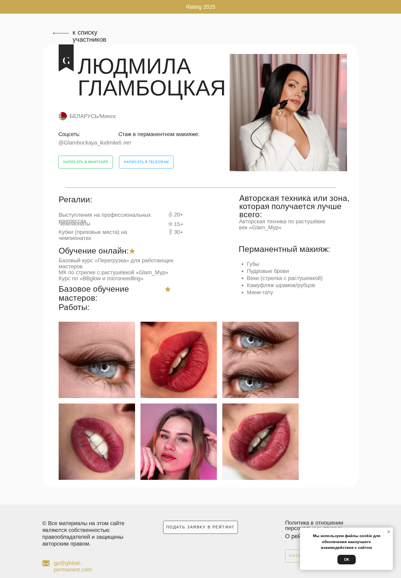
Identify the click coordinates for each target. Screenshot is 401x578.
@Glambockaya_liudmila (88, 143)
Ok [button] (346, 560)
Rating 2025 (200, 7)
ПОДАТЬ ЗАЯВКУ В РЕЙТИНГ (200, 527)
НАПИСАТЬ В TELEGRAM (146, 162)
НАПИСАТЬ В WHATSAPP (85, 162)
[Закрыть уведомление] (388, 531)
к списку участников (89, 36)
